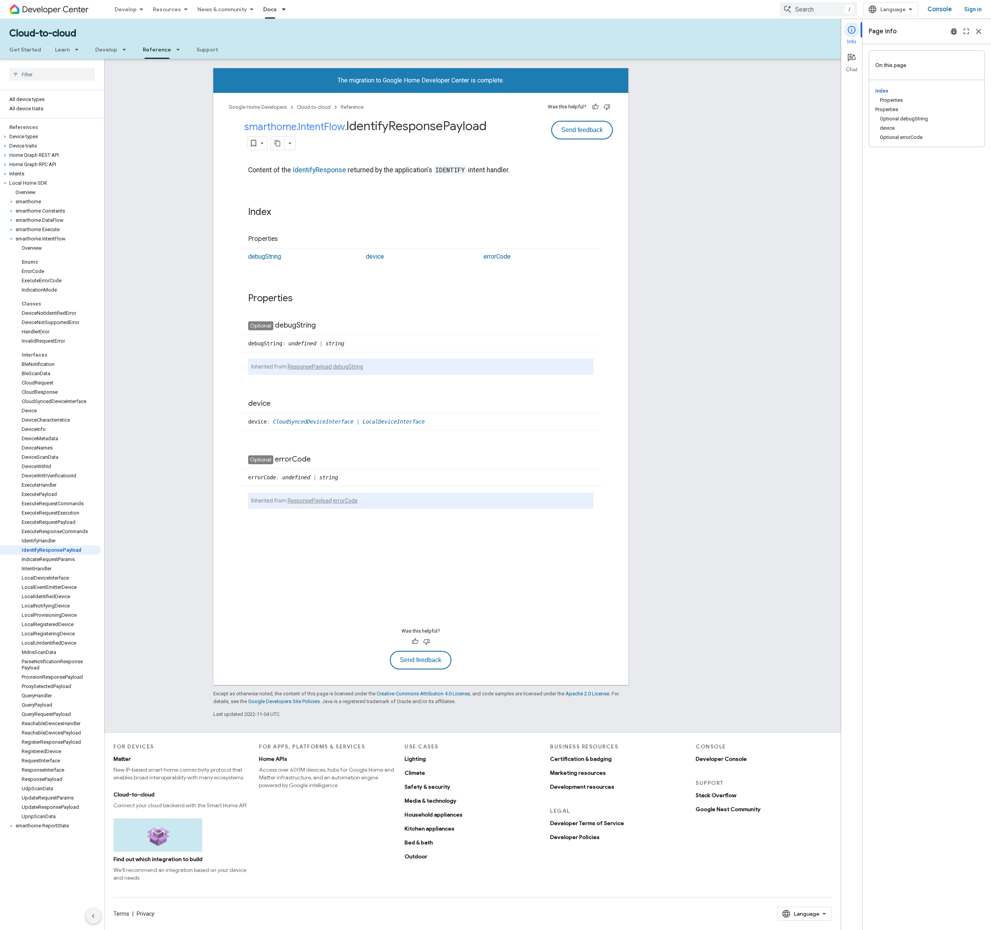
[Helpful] (595, 107)
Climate (415, 772)
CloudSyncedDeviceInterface (313, 422)
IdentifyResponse (319, 170)
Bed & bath (419, 842)
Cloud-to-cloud (42, 33)
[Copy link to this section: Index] (278, 212)
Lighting (415, 758)
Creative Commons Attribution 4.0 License (423, 694)
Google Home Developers (258, 107)
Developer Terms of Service (587, 823)
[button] (50, 136)
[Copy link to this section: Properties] (285, 239)
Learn (62, 49)
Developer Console (721, 758)
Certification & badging (581, 758)
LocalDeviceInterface (394, 422)
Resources (167, 9)
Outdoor (416, 856)
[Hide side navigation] (93, 916)
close (978, 31)
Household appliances (434, 814)
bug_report (953, 31)
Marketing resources (578, 772)
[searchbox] (52, 74)
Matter (122, 758)
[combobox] (818, 9)
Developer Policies (575, 837)
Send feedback (582, 130)
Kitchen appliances (429, 828)
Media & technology (430, 800)
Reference (157, 49)
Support (207, 49)
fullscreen (966, 31)
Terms (121, 914)
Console (940, 9)
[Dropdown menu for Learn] (79, 49)
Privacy (145, 914)
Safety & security (427, 786)
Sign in (973, 9)
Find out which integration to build (157, 859)
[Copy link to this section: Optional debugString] (323, 325)
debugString (264, 256)
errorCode (497, 256)
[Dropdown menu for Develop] (126, 49)
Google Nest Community (728, 809)
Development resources (582, 786)
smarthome (270, 126)
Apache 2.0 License (587, 694)
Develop (126, 9)
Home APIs (273, 758)
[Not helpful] (607, 107)
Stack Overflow (716, 795)
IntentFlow (321, 126)
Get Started (25, 49)
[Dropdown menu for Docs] (286, 9)
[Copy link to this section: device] (278, 403)
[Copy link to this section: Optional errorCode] (318, 459)
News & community (222, 9)
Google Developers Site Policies (284, 701)
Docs (270, 9)
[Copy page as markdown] (278, 143)
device (375, 256)
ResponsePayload (310, 367)
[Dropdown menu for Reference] (180, 49)
